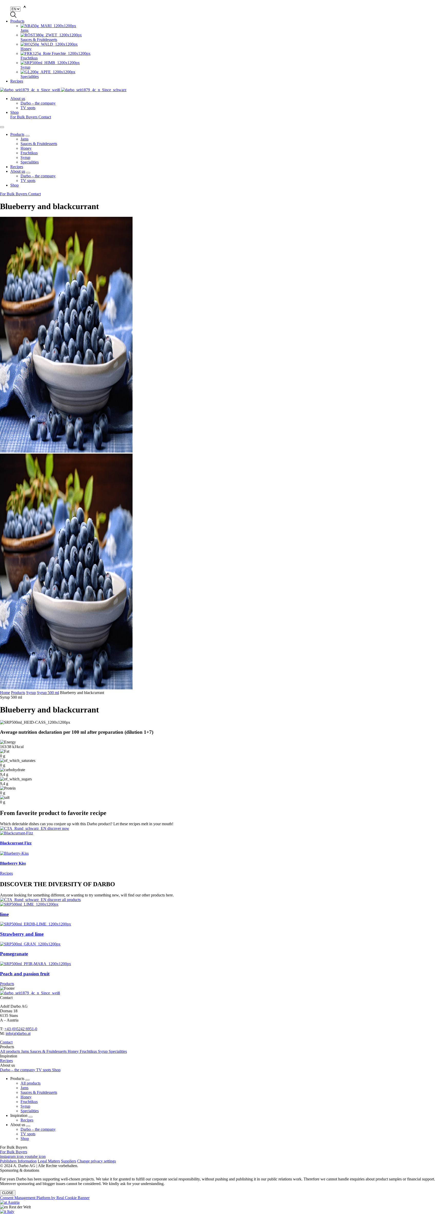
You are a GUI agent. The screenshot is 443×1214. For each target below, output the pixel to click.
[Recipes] (221, 828)
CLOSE (7, 1193)
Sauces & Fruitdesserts (39, 143)
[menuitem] (232, 28)
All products (10, 1051)
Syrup (25, 157)
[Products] (221, 899)
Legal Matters (49, 1161)
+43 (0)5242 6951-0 (20, 1029)
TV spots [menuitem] (28, 108)
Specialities (30, 162)
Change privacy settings (96, 1161)
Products (17, 21)
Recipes (16, 81)
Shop (14, 112)
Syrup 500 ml (48, 692)
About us (17, 98)
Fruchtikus (29, 153)
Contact (44, 117)
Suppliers (68, 1161)
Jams (24, 139)
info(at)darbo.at (18, 1033)
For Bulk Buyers (24, 117)
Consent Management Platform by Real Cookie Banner (44, 1198)
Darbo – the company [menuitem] (38, 103)
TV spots (28, 180)
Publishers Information (18, 1161)
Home (5, 692)
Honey (26, 148)
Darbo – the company (38, 176)
